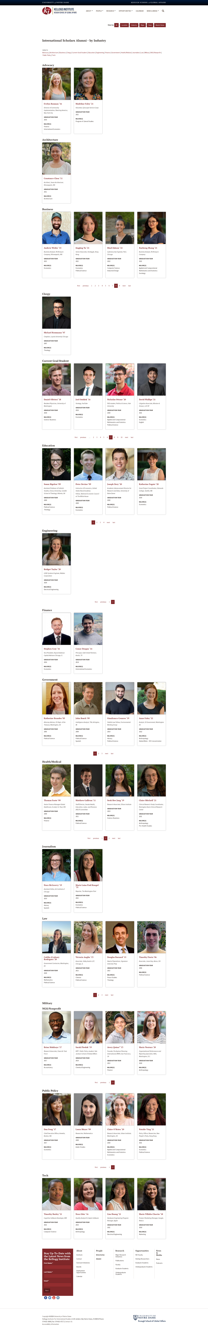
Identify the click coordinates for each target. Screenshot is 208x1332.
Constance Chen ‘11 (53, 178)
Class (150, 25)
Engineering (100, 53)
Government (115, 53)
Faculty (117, 1265)
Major (142, 25)
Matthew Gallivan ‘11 (86, 800)
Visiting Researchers (142, 1259)
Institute (79, 1255)
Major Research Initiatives (120, 1256)
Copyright (45, 1316)
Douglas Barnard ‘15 (116, 957)
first (78, 286)
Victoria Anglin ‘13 (84, 957)
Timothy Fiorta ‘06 (148, 957)
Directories (100, 1255)
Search (163, 12)
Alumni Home (160, 25)
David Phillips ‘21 (147, 399)
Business (62, 53)
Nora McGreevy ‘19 (53, 885)
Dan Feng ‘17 (50, 1129)
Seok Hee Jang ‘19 (115, 800)
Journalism (136, 53)
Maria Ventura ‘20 (147, 1047)
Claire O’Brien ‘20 (115, 1129)
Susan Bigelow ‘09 (52, 484)
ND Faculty (139, 1255)
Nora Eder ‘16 (82, 1214)
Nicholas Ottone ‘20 (116, 399)
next (124, 286)
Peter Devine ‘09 (83, 484)
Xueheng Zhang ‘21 (148, 248)
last (129, 286)
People (99, 11)
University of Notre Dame (62, 1316)
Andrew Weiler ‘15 (52, 248)
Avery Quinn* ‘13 (115, 1047)
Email (46, 1281)
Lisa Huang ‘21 (114, 1214)
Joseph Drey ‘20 (114, 484)
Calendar (140, 11)
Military (147, 53)
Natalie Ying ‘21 (146, 1129)
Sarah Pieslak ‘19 (84, 1047)
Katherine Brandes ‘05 (54, 718)
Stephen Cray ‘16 (52, 648)
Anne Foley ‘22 (146, 718)
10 (121, 437)
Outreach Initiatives (83, 1263)
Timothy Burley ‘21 (53, 1214)
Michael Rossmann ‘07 (54, 332)
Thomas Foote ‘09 (52, 800)
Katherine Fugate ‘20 (149, 484)
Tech (53, 55)
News (158, 1259)
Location (124, 25)
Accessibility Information (50, 1324)
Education (91, 53)
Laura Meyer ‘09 (83, 1129)
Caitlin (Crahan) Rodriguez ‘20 (51, 958)
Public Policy (47, 55)
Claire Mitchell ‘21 (147, 800)
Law (142, 53)
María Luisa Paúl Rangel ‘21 (87, 886)
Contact (79, 1259)
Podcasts (159, 1263)
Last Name (48, 1272)
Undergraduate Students (120, 1273)
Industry (134, 25)
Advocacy (45, 53)
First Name (48, 1263)
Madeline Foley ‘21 (84, 103)
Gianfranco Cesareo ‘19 (118, 718)
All (116, 25)
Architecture (54, 53)
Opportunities (125, 11)
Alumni (98, 1259)
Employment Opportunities (81, 1272)
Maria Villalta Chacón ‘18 (151, 1214)
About (89, 11)
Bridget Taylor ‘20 (52, 569)
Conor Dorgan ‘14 (84, 648)
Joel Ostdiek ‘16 (83, 399)
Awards (78, 1267)
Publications (119, 1261)
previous (86, 286)
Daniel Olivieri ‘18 (52, 399)
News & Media (152, 11)
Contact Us (68, 1322)
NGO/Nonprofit (155, 53)
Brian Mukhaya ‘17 (53, 1047)
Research (110, 11)
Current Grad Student (79, 53)
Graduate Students (121, 1268)
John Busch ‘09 (83, 718)
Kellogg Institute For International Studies (56, 1319)
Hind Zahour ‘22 (115, 248)
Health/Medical (126, 53)
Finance (107, 53)
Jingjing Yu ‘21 (82, 248)
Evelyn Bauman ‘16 (53, 103)
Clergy (69, 53)
